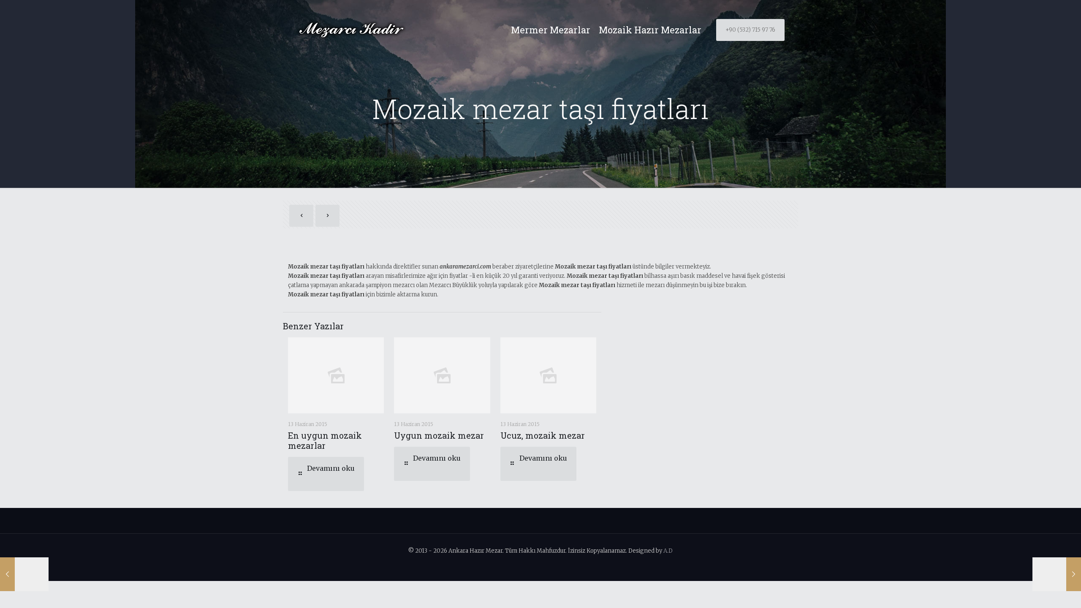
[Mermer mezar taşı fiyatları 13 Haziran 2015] (24, 574)
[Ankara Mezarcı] (351, 30)
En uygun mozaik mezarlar (325, 440)
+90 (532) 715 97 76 (750, 29)
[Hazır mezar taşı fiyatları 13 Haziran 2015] (1056, 574)
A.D (668, 550)
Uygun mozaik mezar (439, 435)
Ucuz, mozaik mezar (542, 435)
